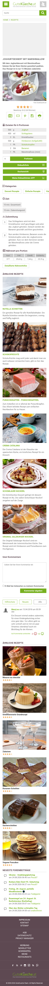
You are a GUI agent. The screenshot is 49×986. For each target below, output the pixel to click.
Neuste (25, 602)
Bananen (25, 148)
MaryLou (15, 609)
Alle (40, 602)
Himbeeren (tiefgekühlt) (32, 141)
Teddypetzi (35, 894)
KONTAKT (24, 923)
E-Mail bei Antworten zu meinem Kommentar (24, 586)
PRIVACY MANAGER (24, 938)
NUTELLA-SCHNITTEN (12, 309)
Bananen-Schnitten (11, 788)
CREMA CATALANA (11, 445)
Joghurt (25, 130)
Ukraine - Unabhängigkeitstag (22, 875)
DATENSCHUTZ (24, 935)
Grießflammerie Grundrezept (15, 714)
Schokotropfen (28, 144)
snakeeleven (36, 910)
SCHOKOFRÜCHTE (11, 354)
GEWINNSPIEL (24, 951)
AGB (25, 932)
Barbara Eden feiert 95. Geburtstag (24, 882)
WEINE (25, 954)
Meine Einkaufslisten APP (23, 178)
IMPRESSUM (24, 920)
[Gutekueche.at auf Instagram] (25, 965)
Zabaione (7, 751)
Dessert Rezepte (12, 191)
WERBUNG (24, 945)
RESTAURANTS (24, 957)
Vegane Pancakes (10, 862)
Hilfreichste (10, 602)
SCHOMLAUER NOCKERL (14, 491)
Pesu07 (34, 877)
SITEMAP (24, 925)
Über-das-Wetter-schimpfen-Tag (23, 908)
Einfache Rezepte (32, 191)
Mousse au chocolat (11, 677)
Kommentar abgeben (33, 591)
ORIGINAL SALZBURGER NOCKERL (18, 537)
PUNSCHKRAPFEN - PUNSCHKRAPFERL (21, 400)
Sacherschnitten (10, 825)
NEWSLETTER (24, 948)
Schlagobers (27, 133)
